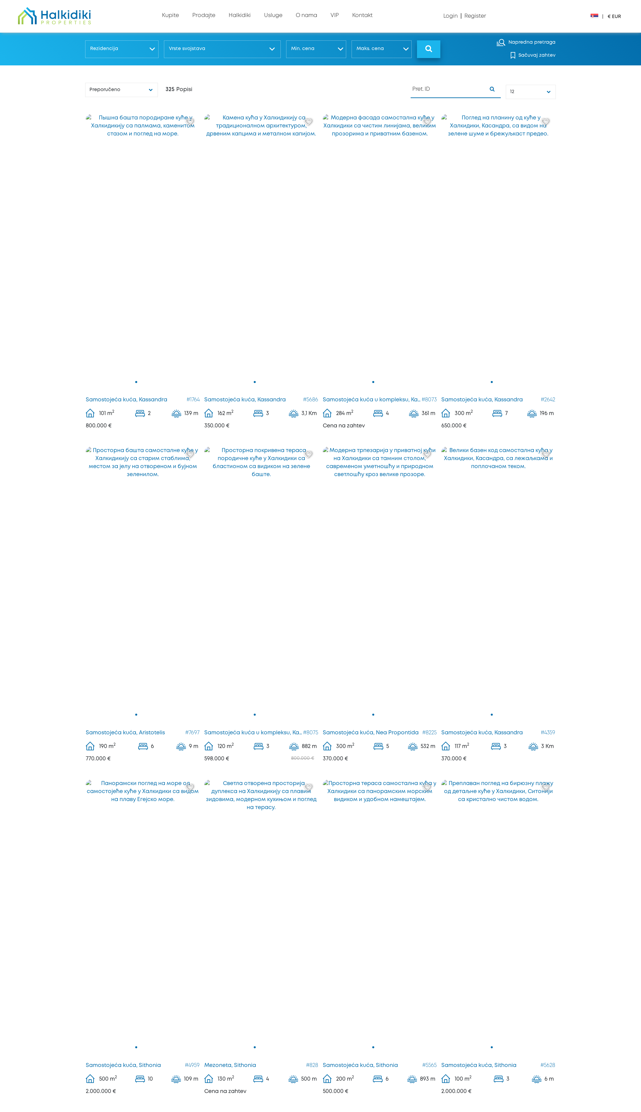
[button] (121, 49)
